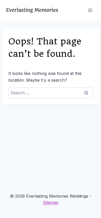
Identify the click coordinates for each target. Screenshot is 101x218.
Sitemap (51, 202)
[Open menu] (90, 10)
